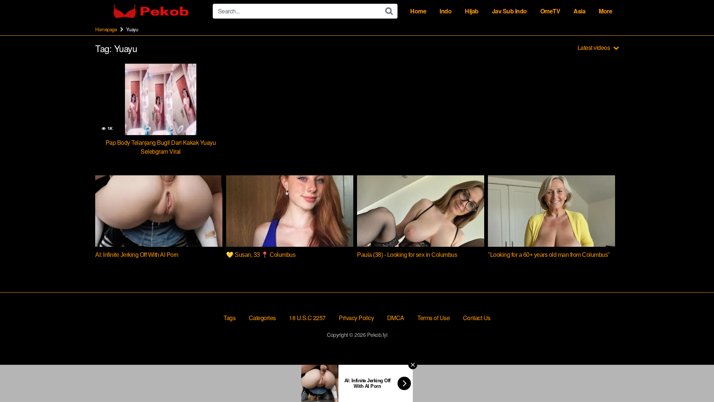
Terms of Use (433, 317)
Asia (579, 11)
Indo (445, 11)
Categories (262, 317)
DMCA (395, 317)
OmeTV (550, 11)
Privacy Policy (356, 317)
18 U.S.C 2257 (307, 317)
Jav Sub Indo (509, 11)
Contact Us (477, 317)
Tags (229, 317)
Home (418, 11)
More (605, 11)
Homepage (106, 29)
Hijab (472, 11)
